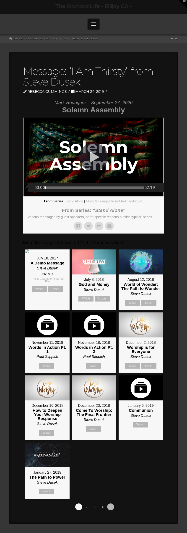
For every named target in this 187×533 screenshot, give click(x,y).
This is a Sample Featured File (47, 280)
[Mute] (158, 187)
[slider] (94, 187)
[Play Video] (93, 157)
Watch (39, 289)
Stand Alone (74, 201)
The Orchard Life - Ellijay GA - (93, 6)
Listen (55, 289)
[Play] (31, 187)
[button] (93, 24)
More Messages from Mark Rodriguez (114, 201)
